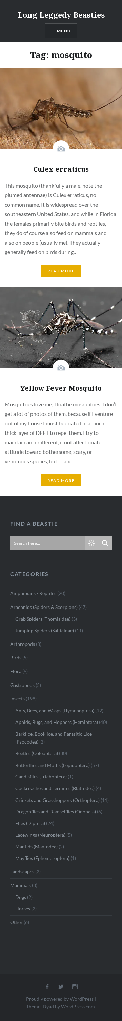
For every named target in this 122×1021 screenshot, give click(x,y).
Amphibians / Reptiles (33, 593)
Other (16, 922)
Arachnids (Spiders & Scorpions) (44, 607)
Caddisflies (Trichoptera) (41, 776)
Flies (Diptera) (30, 823)
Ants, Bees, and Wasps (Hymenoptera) (54, 710)
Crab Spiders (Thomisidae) (42, 619)
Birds (15, 657)
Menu (64, 30)
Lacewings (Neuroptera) (40, 835)
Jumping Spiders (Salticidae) (44, 630)
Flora (15, 671)
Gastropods (22, 685)
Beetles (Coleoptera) (36, 753)
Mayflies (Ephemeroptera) (42, 858)
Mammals (20, 885)
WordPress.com (78, 1006)
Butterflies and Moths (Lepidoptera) (52, 765)
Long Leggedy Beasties (61, 14)
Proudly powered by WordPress (60, 999)
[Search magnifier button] (105, 543)
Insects (17, 698)
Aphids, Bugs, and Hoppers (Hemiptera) (56, 722)
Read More (61, 270)
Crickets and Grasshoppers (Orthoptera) (57, 800)
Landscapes (22, 871)
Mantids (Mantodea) (36, 846)
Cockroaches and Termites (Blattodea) (55, 788)
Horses (22, 908)
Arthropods (22, 644)
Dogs (20, 897)
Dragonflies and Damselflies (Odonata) (55, 811)
